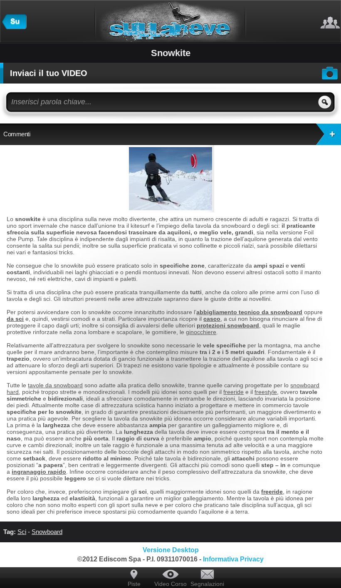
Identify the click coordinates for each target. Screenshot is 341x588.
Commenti (16, 134)
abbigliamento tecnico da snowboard (249, 312)
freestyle (266, 392)
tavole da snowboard (55, 385)
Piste (134, 584)
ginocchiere (201, 332)
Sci (21, 531)
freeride (233, 392)
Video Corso (170, 584)
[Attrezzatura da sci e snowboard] (14, 27)
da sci (15, 318)
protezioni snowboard (228, 325)
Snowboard (47, 531)
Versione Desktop (171, 550)
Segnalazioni (207, 584)
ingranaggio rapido (39, 471)
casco (211, 318)
